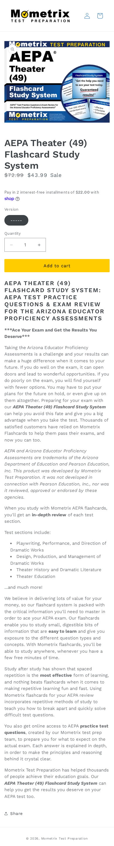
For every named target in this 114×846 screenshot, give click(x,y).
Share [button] (16, 813)
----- (16, 220)
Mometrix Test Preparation (64, 838)
